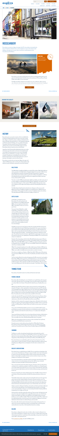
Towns (32, 3)
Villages (37, 3)
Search (45, 1)
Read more (29, 87)
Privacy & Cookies (41, 430)
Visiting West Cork (31, 430)
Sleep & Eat (42, 5)
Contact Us (53, 432)
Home (3, 7)
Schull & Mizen (52, 91)
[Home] (8, 2)
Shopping (48, 5)
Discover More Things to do (29, 125)
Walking (48, 3)
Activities (54, 5)
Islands (43, 3)
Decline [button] (45, 434)
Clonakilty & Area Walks (18, 418)
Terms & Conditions (51, 430)
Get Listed (52, 1)
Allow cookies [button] (53, 434)
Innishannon (7, 91)
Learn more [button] (39, 434)
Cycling (53, 3)
